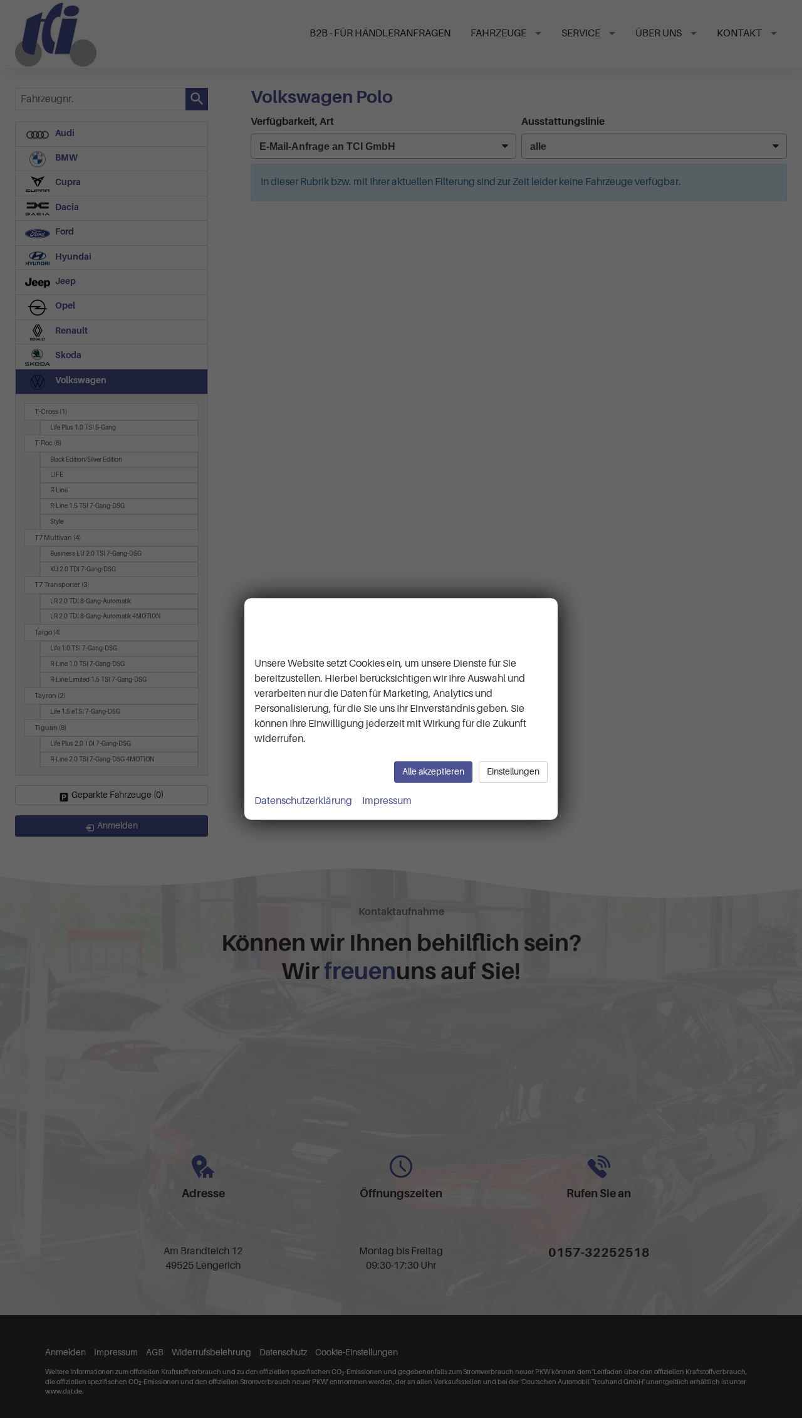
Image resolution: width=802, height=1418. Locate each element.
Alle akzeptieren (433, 771)
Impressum (387, 801)
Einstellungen (513, 771)
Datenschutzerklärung (303, 801)
